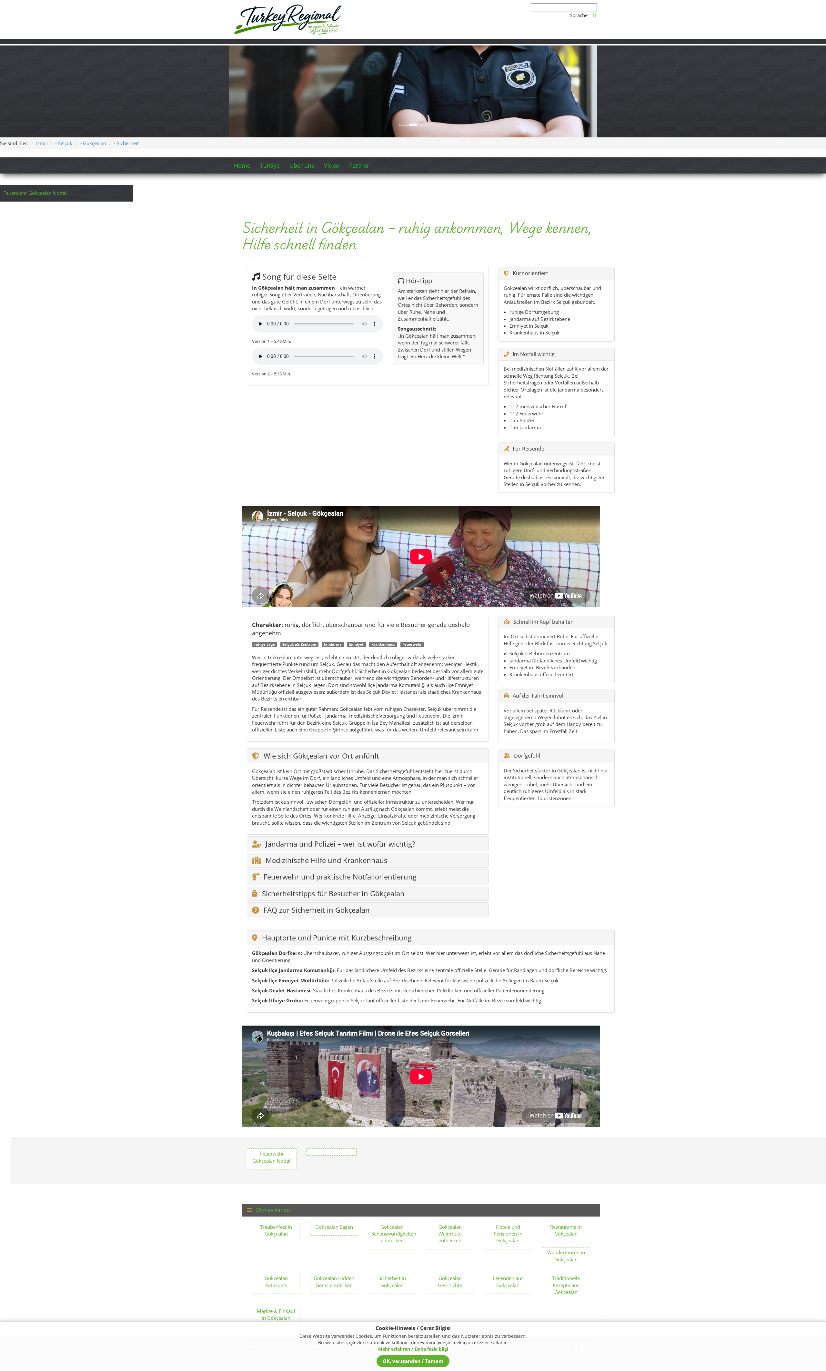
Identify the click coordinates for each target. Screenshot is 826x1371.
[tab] (368, 756)
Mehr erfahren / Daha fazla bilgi (413, 1349)
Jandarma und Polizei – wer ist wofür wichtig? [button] (339, 844)
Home (242, 165)
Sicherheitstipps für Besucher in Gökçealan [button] (332, 893)
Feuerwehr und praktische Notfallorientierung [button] (339, 876)
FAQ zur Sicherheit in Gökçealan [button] (316, 910)
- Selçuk (63, 143)
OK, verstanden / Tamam (413, 1361)
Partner (359, 165)
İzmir (41, 143)
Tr (594, 15)
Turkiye (270, 165)
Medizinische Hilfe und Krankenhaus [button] (326, 860)
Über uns (301, 165)
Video (331, 165)
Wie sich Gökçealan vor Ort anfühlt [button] (320, 756)
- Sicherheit (126, 143)
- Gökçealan (93, 143)
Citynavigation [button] (272, 1210)
